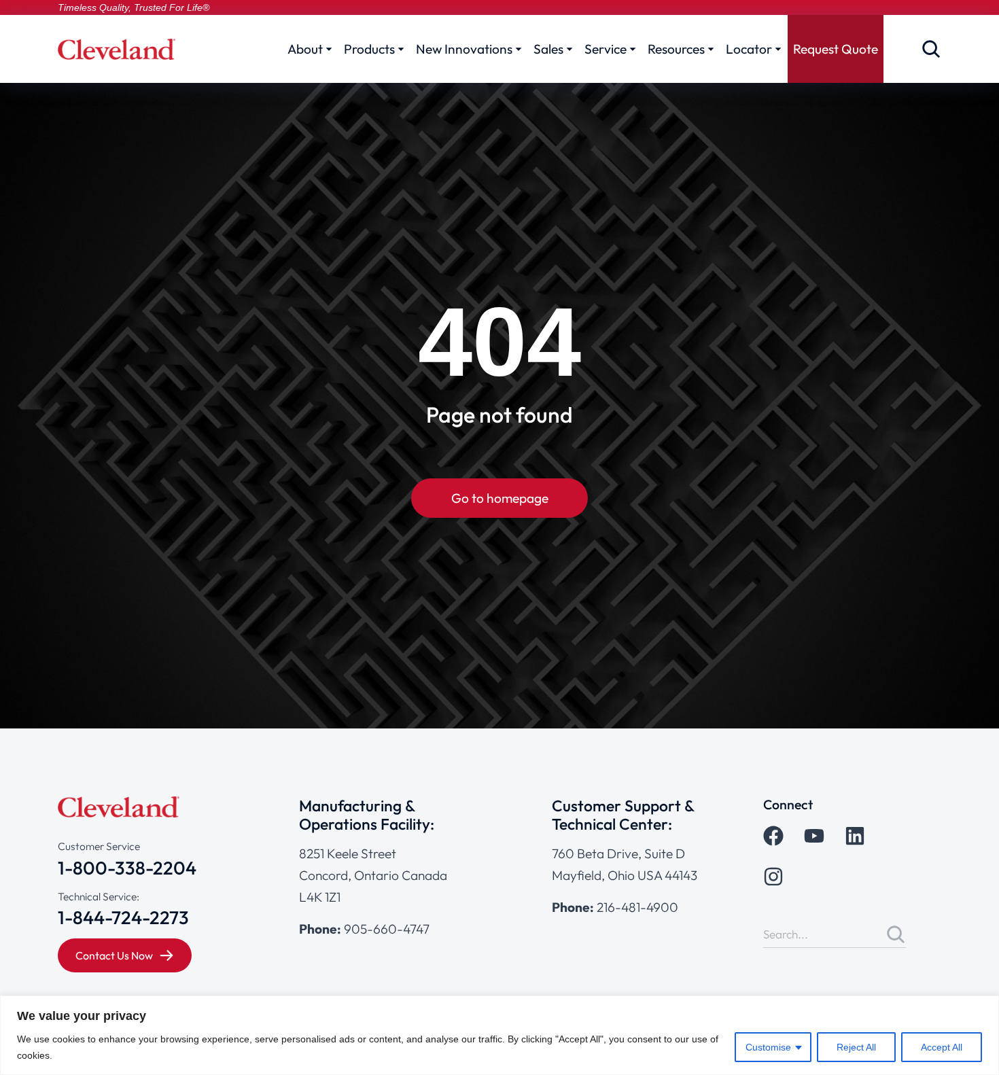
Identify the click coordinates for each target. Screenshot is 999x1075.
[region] (499, 1035)
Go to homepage (499, 498)
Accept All (941, 1047)
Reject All (856, 1047)
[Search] (896, 934)
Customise (768, 1047)
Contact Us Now (114, 955)
